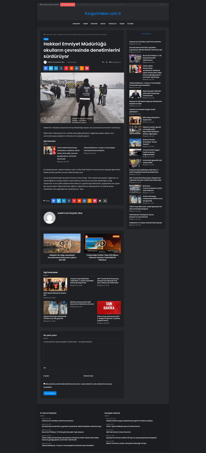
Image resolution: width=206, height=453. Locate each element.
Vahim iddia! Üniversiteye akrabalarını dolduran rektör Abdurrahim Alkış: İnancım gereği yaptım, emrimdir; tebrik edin (68, 153)
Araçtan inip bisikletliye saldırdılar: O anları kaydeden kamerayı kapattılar (82, 281)
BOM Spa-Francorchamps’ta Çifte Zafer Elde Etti (152, 188)
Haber (85, 24)
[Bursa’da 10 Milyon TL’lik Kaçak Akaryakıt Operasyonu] (135, 59)
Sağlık (102, 24)
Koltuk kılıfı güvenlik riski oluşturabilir (152, 161)
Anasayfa (76, 24)
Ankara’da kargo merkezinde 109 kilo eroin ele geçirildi (55, 317)
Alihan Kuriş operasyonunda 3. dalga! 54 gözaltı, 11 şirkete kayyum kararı (108, 318)
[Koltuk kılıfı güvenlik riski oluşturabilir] (135, 163)
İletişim (130, 24)
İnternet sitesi (88, 376)
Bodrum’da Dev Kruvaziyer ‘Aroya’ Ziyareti (150, 142)
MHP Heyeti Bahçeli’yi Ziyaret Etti (55, 294)
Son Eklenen (146, 34)
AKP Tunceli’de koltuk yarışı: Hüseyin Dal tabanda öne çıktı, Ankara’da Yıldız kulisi (108, 281)
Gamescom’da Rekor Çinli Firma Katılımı (145, 42)
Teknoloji (112, 24)
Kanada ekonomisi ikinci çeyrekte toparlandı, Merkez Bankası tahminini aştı (145, 48)
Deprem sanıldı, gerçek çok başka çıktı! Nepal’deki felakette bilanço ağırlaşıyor (152, 130)
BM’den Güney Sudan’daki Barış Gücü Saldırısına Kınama (82, 303)
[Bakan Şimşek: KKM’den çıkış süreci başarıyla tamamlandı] (135, 94)
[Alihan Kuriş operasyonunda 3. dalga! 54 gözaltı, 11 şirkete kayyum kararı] (109, 307)
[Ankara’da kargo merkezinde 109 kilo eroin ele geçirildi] (55, 307)
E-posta (47, 376)
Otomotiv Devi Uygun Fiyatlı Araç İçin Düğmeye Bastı (151, 152)
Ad (45, 368)
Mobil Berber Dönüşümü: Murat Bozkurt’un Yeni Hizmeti (141, 216)
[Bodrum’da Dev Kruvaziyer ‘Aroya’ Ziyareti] (135, 143)
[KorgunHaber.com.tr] (103, 13)
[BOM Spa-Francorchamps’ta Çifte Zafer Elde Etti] (135, 189)
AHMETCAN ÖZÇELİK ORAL (56, 62)
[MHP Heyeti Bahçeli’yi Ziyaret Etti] (55, 284)
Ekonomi (94, 24)
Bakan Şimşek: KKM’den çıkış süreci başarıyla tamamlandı (152, 93)
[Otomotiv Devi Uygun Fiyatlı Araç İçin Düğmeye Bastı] (135, 152)
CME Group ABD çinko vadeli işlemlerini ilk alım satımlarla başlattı (145, 208)
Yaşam (121, 24)
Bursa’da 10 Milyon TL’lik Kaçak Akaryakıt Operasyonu (93, 4)
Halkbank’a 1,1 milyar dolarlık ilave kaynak (145, 223)
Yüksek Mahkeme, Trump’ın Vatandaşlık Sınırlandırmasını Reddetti (145, 84)
